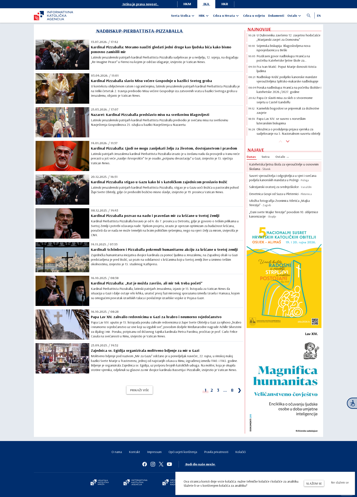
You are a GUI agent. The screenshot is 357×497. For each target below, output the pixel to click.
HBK (202, 15)
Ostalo (292, 15)
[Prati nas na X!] (161, 464)
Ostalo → (282, 157)
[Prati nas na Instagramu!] (152, 464)
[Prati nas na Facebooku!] (144, 464)
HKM (187, 3)
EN (319, 15)
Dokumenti (276, 15)
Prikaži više (139, 390)
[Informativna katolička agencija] (136, 482)
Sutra (266, 157)
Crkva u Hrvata (224, 15)
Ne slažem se (340, 482)
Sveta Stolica (180, 15)
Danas (251, 157)
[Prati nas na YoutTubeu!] (169, 464)
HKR (224, 3)
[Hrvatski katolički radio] (171, 482)
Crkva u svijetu (254, 15)
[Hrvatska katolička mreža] (99, 482)
